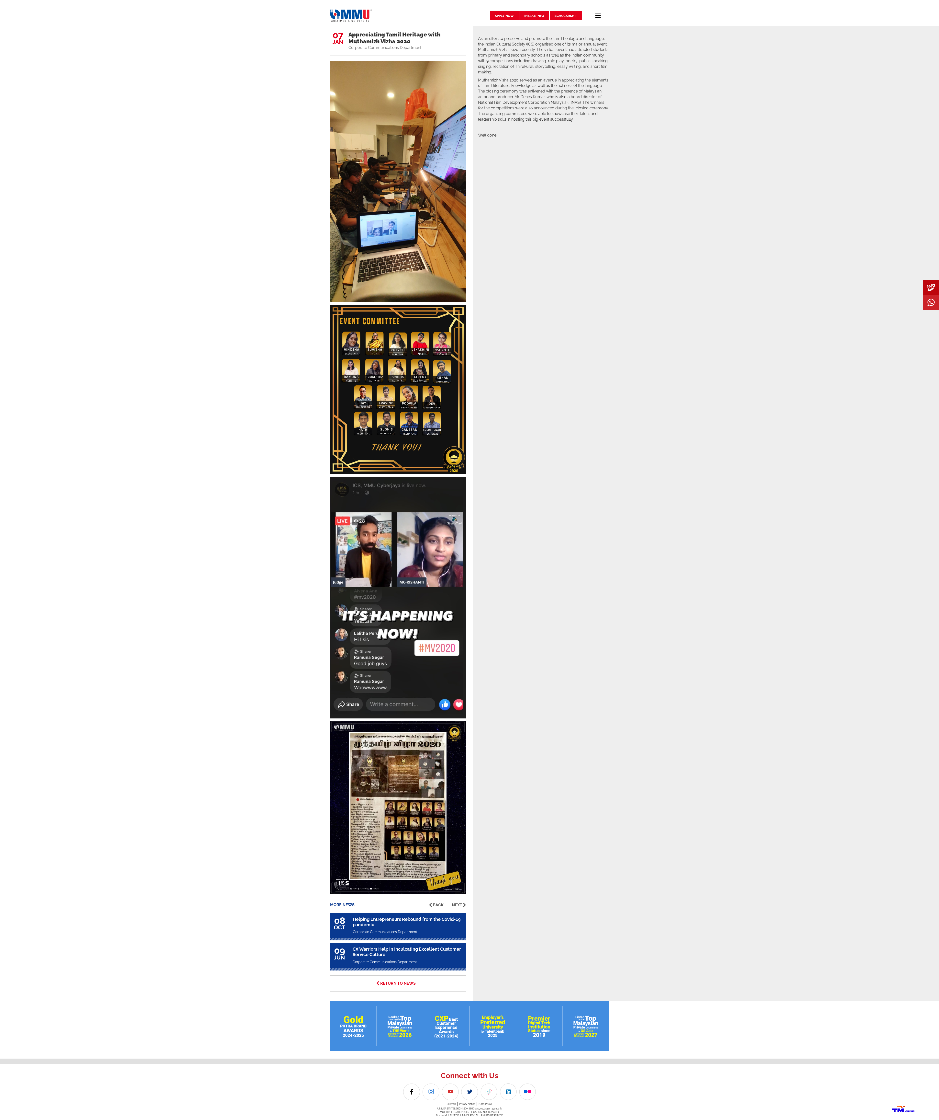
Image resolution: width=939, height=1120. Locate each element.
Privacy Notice (467, 1104)
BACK (438, 905)
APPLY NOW (504, 16)
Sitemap (451, 1104)
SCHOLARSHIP (566, 16)
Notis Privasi (485, 1104)
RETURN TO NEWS (398, 983)
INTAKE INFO (534, 16)
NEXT (457, 905)
